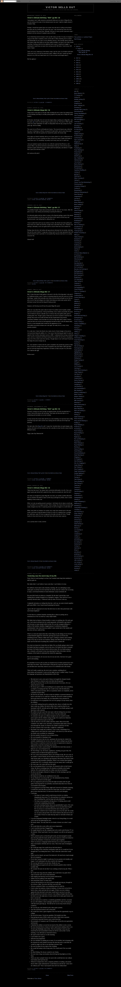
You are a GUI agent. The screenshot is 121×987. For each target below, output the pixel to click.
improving (76, 548)
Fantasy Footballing (79, 323)
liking (75, 550)
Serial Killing (77, 451)
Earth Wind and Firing (79, 315)
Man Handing (77, 390)
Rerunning (76, 216)
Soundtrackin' (77, 226)
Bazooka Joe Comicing (80, 269)
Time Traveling (78, 115)
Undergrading (77, 497)
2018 (77, 46)
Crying (76, 299)
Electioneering (77, 111)
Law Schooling (78, 123)
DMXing (76, 301)
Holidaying (77, 358)
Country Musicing (78, 297)
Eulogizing (77, 103)
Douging (76, 313)
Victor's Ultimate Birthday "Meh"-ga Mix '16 (43, 409)
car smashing (77, 529)
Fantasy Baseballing (79, 113)
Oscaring (76, 125)
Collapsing (77, 293)
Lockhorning (77, 137)
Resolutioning (77, 218)
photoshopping (78, 247)
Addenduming (77, 143)
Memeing (76, 200)
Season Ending (78, 449)
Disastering (77, 190)
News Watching (78, 408)
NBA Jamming (78, 400)
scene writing (77, 564)
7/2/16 (33, 969)
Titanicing (76, 485)
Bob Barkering (77, 273)
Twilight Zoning (78, 133)
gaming (76, 174)
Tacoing (76, 477)
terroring (76, 568)
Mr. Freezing (77, 398)
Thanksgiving (77, 230)
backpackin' (77, 238)
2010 (77, 74)
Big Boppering (77, 271)
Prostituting (77, 428)
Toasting (76, 487)
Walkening (77, 503)
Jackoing (76, 368)
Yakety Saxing (78, 236)
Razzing (76, 434)
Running (76, 447)
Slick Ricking (77, 461)
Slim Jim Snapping (79, 463)
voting (75, 570)
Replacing (76, 436)
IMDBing (76, 364)
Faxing (76, 327)
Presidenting (77, 168)
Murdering (76, 206)
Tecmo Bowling (78, 481)
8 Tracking (77, 255)
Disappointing (77, 309)
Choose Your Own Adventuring (82, 182)
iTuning (76, 546)
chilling (76, 531)
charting (76, 172)
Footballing (77, 148)
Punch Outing (77, 430)
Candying (76, 283)
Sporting (76, 131)
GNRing (76, 331)
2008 (77, 79)
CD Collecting (77, 279)
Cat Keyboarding (78, 287)
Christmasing (77, 184)
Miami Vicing (77, 394)
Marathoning (77, 166)
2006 (77, 83)
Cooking (76, 188)
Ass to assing (77, 267)
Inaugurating (77, 196)
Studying (76, 154)
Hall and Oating (78, 346)
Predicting (76, 426)
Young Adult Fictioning (80, 507)
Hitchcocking (77, 356)
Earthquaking (77, 317)
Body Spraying (78, 275)
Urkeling (76, 499)
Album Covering (78, 178)
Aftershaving (77, 259)
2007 (77, 81)
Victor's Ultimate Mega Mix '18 (38, 110)
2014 (77, 65)
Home (47, 975)
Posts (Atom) (37, 978)
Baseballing (77, 127)
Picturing (76, 107)
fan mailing (77, 542)
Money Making (78, 202)
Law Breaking (77, 386)
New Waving (77, 406)
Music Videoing (78, 105)
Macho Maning (78, 164)
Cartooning (77, 285)
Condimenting (77, 295)
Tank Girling (77, 479)
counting (76, 538)
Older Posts (70, 975)
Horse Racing (77, 194)
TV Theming (77, 475)
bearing (76, 527)
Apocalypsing (77, 263)
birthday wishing (41, 199)
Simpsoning (77, 152)
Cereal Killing (77, 289)
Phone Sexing (77, 418)
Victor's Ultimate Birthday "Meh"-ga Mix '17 (43, 207)
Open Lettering (78, 139)
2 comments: (49, 102)
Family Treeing (78, 321)
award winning (77, 523)
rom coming (77, 562)
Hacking (76, 344)
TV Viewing (77, 95)
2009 (77, 76)
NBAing (76, 208)
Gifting (76, 333)
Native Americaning (79, 404)
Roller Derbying (78, 443)
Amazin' (76, 261)
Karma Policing (78, 380)
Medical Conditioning (79, 392)
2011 (77, 72)
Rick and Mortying (79, 439)
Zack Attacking (78, 511)
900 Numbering (78, 257)
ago (33, 121)
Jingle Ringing (77, 372)
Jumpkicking (77, 378)
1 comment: (47, 399)
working (76, 249)
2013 (77, 67)
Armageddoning (78, 265)
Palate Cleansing (78, 416)
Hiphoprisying (77, 354)
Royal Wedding (78, 445)
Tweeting (76, 493)
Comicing (76, 121)
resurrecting (77, 558)
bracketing (77, 240)
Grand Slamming (78, 339)
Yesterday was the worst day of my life (41, 576)
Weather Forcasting (79, 232)
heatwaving (77, 544)
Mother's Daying (78, 396)
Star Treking (77, 467)
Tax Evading (77, 228)
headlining (76, 245)
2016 (77, 60)
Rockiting (76, 441)
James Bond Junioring (80, 370)
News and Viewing (79, 410)
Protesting (76, 212)
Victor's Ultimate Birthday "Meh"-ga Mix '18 (43, 18)
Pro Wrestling (77, 129)
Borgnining (77, 277)
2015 (77, 62)
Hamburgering (77, 348)
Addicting (76, 176)
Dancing (76, 305)
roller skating (77, 560)
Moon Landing (77, 204)
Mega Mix (40, 426)
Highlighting (77, 352)
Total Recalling (78, 491)
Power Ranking (78, 150)
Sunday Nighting (78, 473)
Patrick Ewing (77, 210)
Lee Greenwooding (79, 388)
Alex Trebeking (78, 158)
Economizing (77, 135)
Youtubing (76, 509)
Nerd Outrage (77, 39)
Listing (76, 97)
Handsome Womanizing (80, 192)
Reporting (76, 214)
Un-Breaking (77, 495)
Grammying (77, 337)
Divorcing (76, 311)
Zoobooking (77, 515)
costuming (77, 242)
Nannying (76, 402)
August (79, 48)
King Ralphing (77, 382)
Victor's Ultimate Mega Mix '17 (38, 292)
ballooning (76, 525)
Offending (76, 412)
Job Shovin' (77, 374)
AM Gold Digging (78, 119)
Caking (76, 180)
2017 (77, 58)
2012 (77, 69)
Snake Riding (77, 465)
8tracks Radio (64, 98)
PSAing (76, 414)
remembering (77, 117)
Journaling (76, 376)
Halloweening (77, 160)
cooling (76, 536)
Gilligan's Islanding (79, 335)
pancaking (76, 552)
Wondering (77, 505)
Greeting (76, 342)
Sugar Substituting (79, 471)
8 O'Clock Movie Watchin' (80, 253)
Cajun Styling (77, 281)
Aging (33, 199)
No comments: (49, 198)
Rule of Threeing (78, 224)
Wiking (76, 234)
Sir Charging (77, 459)
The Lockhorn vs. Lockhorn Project (83, 37)
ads (75, 91)
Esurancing (77, 319)
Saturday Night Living (79, 109)
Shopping (76, 457)
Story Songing (77, 469)
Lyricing (76, 198)
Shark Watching (78, 455)
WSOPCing (77, 156)
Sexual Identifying (78, 453)
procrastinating (78, 556)
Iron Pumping (77, 366)
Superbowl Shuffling (79, 170)
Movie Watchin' (78, 93)
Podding (76, 422)
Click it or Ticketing (79, 291)
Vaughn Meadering (79, 501)
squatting (76, 566)
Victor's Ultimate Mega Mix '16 (38, 488)
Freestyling (77, 329)
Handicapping (77, 350)
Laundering (77, 384)
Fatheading (77, 325)
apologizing (77, 521)
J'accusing (77, 162)
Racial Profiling (78, 432)
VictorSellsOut (57, 98)
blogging (76, 141)
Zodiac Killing (77, 513)
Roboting (76, 222)
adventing (76, 517)
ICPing (76, 362)
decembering (77, 540)
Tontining (76, 489)
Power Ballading (78, 424)
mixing (49, 199)
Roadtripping (77, 220)
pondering (76, 554)
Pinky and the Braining (80, 420)
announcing (77, 519)
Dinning (76, 307)
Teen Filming (77, 483)
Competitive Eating (79, 186)
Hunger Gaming (78, 360)
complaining (77, 533)
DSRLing (76, 303)
